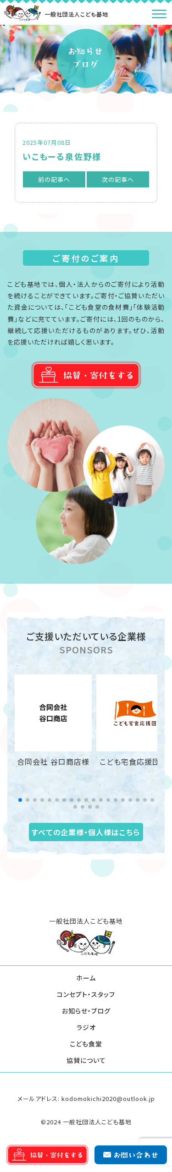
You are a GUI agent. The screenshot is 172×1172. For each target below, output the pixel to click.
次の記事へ (118, 179)
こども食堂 (86, 1043)
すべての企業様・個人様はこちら (86, 832)
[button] (20, 800)
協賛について (86, 1060)
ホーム (86, 977)
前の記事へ (54, 179)
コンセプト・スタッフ (86, 994)
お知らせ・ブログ (86, 1010)
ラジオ (86, 1027)
